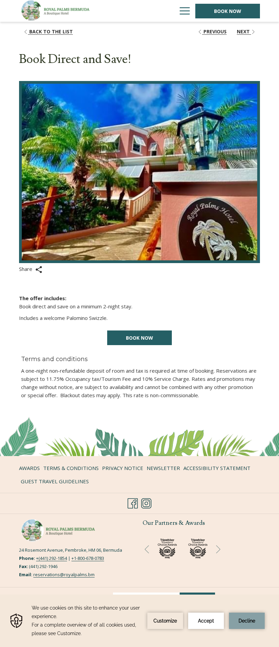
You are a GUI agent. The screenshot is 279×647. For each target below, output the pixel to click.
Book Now (227, 11)
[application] (139, 621)
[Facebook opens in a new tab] (133, 502)
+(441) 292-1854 (51, 558)
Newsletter (163, 468)
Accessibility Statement (216, 468)
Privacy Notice (122, 468)
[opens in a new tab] (198, 547)
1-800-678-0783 (89, 558)
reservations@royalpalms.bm (64, 574)
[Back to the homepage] (63, 11)
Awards (29, 468)
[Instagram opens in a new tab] (146, 502)
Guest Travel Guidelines (55, 481)
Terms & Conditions (71, 468)
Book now (139, 338)
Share (26, 268)
